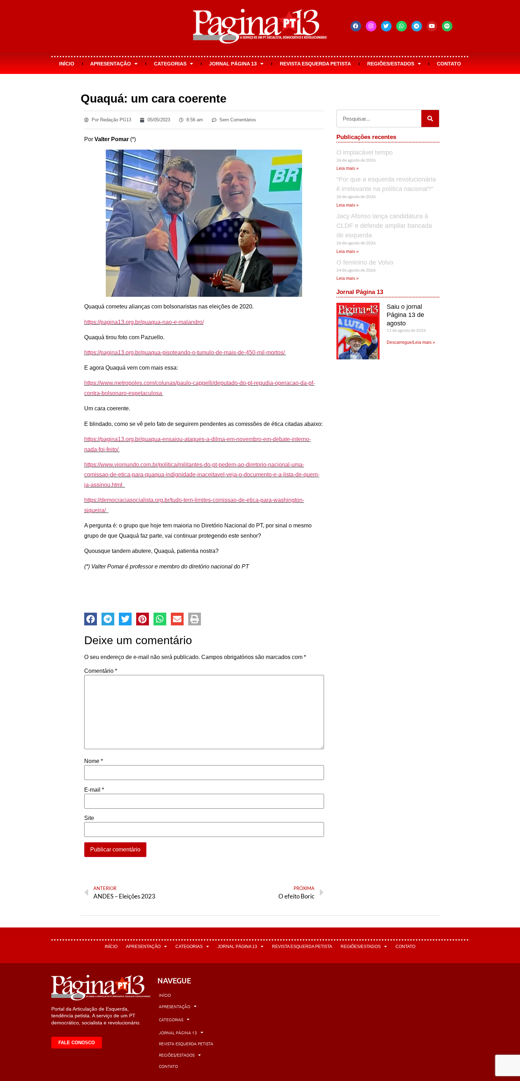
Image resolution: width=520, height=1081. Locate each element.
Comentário (100, 671)
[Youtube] (432, 26)
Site (89, 818)
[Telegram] (416, 26)
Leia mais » (347, 168)
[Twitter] (386, 26)
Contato (449, 64)
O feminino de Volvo (364, 262)
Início (66, 64)
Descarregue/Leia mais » (411, 342)
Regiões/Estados (390, 64)
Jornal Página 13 (233, 64)
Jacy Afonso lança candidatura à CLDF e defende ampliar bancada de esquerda (384, 226)
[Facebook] (356, 26)
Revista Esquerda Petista (315, 64)
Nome (93, 761)
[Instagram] (371, 26)
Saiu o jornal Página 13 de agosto (405, 315)
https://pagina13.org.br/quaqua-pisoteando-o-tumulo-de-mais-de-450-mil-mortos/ (185, 352)
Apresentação (110, 64)
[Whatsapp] (401, 26)
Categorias (170, 64)
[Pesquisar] (430, 118)
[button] (90, 619)
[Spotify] (447, 26)
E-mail (94, 790)
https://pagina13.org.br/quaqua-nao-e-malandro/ (144, 322)
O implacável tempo (364, 152)
